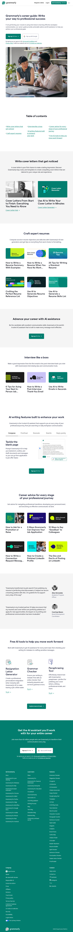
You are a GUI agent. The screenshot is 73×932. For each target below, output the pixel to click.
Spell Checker (53, 849)
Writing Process (32, 803)
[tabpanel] (36, 449)
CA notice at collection (12, 908)
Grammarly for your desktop (11, 779)
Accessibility (9, 914)
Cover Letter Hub (12, 210)
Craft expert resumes (13, 133)
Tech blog (30, 809)
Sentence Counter (54, 820)
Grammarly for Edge (11, 802)
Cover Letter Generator (46, 207)
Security (8, 911)
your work (30, 136)
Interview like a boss (35, 127)
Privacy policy (9, 898)
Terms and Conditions (29, 41)
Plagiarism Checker (54, 778)
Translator (52, 799)
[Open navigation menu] (69, 3)
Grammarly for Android (12, 821)
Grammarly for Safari (11, 796)
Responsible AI (10, 880)
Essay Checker (53, 793)
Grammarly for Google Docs (12, 808)
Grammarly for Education (35, 789)
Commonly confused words (33, 819)
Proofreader (52, 861)
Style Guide (52, 823)
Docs (7, 775)
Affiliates (8, 889)
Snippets (51, 826)
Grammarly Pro (32, 778)
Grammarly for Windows (12, 783)
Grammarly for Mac (11, 786)
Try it (7, 692)
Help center (52, 871)
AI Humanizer (53, 787)
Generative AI (31, 797)
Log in (47, 3)
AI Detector (52, 784)
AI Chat (51, 802)
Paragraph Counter (54, 817)
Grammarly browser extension (11, 789)
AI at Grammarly (32, 795)
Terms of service (10, 901)
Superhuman (11, 871)
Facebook (53, 877)
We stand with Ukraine (12, 877)
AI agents (52, 781)
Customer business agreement (11, 904)
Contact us (52, 874)
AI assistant (31, 792)
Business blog (31, 815)
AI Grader (52, 840)
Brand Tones (52, 832)
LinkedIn (53, 886)
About (7, 874)
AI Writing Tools (53, 805)
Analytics (51, 829)
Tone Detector (53, 808)
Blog (29, 806)
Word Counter (53, 811)
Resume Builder (53, 846)
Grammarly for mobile (12, 812)
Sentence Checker (54, 852)
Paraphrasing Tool (54, 796)
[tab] (12, 434)
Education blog (32, 812)
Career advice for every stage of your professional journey (58, 129)
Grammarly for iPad (11, 818)
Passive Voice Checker (55, 858)
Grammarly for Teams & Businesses (34, 782)
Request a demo (39, 3)
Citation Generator (54, 790)
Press (7, 886)
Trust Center (9, 895)
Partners (8, 892)
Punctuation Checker (55, 855)
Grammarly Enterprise (34, 786)
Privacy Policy (9, 43)
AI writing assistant (33, 800)
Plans (29, 775)
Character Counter (54, 814)
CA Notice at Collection (35, 43)
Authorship (52, 834)
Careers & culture (10, 883)
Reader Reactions (54, 843)
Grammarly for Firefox (12, 799)
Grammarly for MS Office (12, 805)
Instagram (54, 880)
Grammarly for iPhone (12, 815)
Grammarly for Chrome (12, 793)
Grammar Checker (54, 775)
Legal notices (9, 917)
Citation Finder (53, 837)
